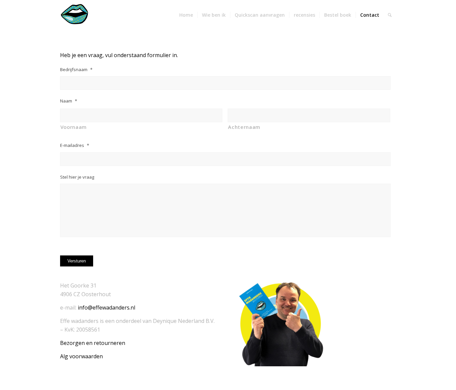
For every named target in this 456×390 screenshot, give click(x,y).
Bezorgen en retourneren (92, 343)
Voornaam (73, 127)
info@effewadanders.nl (106, 307)
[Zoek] (390, 15)
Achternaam (244, 127)
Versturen (76, 260)
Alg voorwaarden (81, 356)
